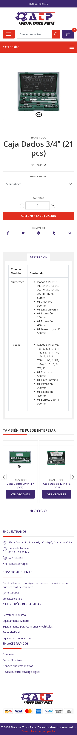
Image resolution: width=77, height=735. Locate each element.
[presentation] (4, 476)
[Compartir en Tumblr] (54, 233)
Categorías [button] (11, 47)
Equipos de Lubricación (17, 638)
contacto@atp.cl (18, 563)
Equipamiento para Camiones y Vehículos (28, 626)
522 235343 (15, 558)
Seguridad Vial (11, 632)
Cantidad (38, 198)
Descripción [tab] (38, 257)
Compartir (38, 228)
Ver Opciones (20, 494)
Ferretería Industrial (14, 615)
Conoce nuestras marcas (18, 666)
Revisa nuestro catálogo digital (21, 672)
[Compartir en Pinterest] (38, 233)
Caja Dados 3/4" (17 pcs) (20, 485)
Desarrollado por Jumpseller (38, 731)
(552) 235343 (11, 593)
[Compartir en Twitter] (23, 233)
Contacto (8, 654)
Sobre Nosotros (12, 660)
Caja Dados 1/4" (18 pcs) (56, 485)
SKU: (33, 165)
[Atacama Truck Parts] (37, 18)
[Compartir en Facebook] (8, 233)
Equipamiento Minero (16, 620)
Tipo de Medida (38, 176)
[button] (31, 511)
